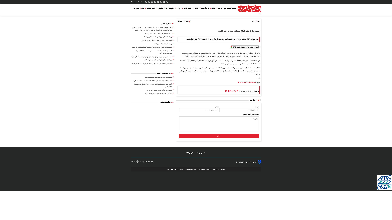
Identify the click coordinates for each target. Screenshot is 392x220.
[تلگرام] (158, 2)
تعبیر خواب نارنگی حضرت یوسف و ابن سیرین (159, 90)
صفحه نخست (231, 8)
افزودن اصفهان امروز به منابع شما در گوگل (246, 47)
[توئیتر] (161, 2)
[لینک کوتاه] (231, 91)
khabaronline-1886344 (247, 82)
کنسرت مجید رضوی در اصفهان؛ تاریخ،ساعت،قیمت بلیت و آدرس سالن (152, 47)
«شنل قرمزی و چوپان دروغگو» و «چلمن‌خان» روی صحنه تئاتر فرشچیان (151, 57)
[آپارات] (149, 2)
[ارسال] (228, 91)
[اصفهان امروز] (249, 8)
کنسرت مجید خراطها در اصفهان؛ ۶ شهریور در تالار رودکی (156, 40)
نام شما (257, 107)
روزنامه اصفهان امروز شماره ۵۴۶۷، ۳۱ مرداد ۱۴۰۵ (158, 60)
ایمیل (216, 107)
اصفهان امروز (196, 169)
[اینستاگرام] (164, 2)
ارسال (219, 136)
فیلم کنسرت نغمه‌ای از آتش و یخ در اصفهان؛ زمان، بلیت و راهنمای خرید (152, 63)
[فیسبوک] (233, 91)
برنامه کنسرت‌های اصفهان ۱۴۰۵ (163, 44)
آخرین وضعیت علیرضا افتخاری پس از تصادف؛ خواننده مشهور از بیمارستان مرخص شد (154, 52)
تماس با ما (201, 152)
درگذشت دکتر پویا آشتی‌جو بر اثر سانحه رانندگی (158, 93)
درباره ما (189, 152)
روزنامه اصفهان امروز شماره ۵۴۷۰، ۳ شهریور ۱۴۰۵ (158, 33)
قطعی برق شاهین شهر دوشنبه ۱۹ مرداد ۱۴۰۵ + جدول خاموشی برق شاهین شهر (153, 85)
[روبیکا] (152, 2)
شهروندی (136, 8)
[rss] (167, 2)
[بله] (146, 2)
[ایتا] (155, 2)
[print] (225, 91)
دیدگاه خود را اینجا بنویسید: (250, 114)
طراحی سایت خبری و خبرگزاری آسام (246, 162)
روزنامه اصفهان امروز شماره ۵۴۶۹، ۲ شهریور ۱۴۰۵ (158, 37)
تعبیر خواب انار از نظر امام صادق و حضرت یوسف (158, 77)
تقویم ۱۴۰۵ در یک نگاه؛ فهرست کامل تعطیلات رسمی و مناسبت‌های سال (151, 81)
